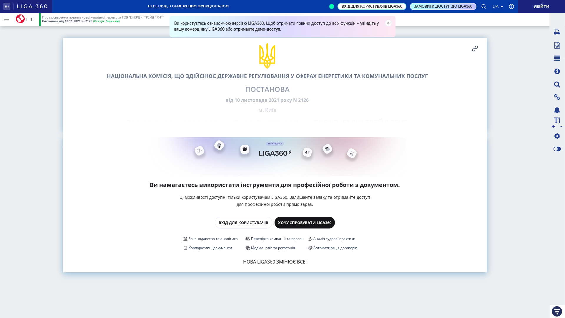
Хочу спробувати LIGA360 (304, 222)
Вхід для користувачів (243, 222)
